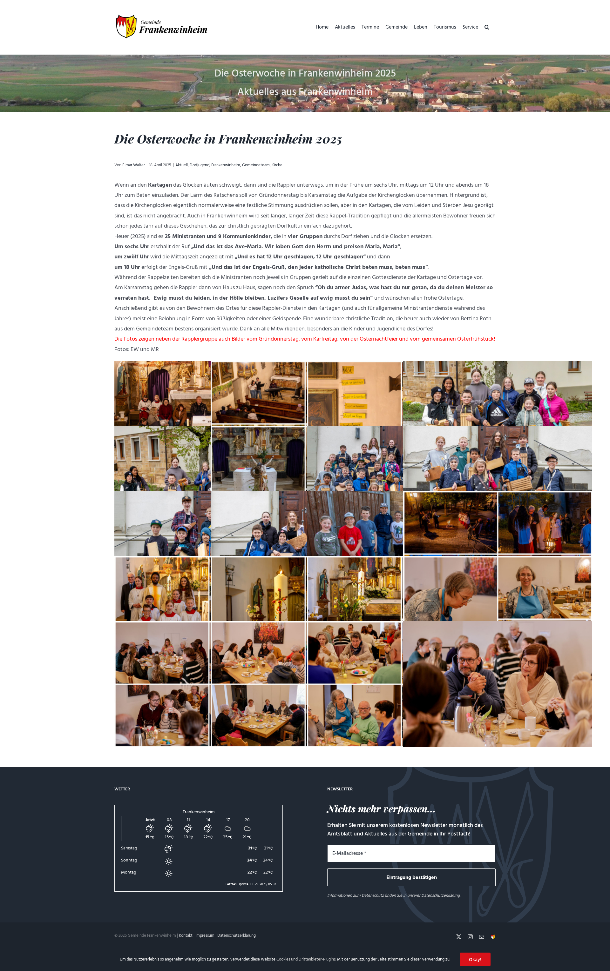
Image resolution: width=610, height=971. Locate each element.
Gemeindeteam (256, 165)
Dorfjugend (199, 165)
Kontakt (186, 935)
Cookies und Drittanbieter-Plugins (306, 959)
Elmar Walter (133, 165)
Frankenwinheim (225, 165)
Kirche (277, 165)
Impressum (204, 935)
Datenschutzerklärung (440, 895)
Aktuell (181, 165)
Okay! (475, 959)
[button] (487, 27)
